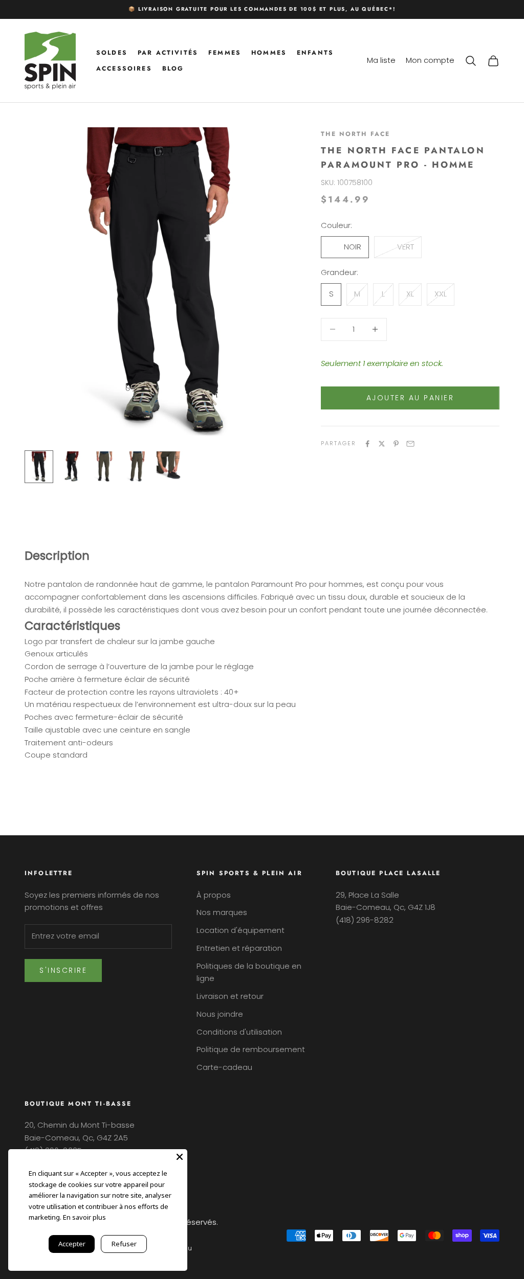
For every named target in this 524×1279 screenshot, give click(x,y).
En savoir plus (84, 1217)
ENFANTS (315, 52)
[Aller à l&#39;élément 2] (71, 466)
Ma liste (381, 60)
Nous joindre (219, 1014)
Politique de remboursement (250, 1049)
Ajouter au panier (410, 398)
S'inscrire (63, 970)
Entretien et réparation (239, 948)
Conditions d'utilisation (239, 1031)
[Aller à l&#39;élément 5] (170, 466)
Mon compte (430, 60)
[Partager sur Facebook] (367, 444)
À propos (213, 894)
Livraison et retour (230, 996)
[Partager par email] (410, 444)
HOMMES (269, 52)
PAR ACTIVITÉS (168, 52)
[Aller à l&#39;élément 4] (137, 466)
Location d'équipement (240, 930)
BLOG (173, 68)
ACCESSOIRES (124, 68)
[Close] (179, 1157)
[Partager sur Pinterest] (396, 444)
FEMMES (224, 52)
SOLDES (111, 52)
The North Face (355, 134)
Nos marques (221, 912)
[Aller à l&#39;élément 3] (104, 466)
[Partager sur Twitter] (382, 444)
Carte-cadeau (224, 1067)
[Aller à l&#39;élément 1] (39, 466)
